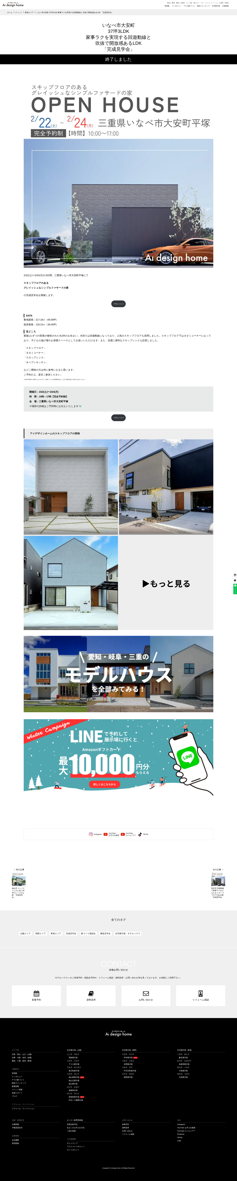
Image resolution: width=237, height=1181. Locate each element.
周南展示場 (73, 1058)
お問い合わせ (127, 1131)
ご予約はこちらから (118, 304)
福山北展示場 (74, 1080)
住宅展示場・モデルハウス (127, 933)
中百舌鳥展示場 (130, 1071)
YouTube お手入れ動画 (186, 1128)
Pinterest (180, 1134)
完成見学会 (71, 933)
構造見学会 (105, 933)
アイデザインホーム (118, 1033)
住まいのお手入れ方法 (76, 1128)
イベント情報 (189, 2)
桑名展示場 (183, 1058)
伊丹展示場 (128, 1058)
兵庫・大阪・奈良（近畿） (22, 1058)
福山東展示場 (74, 1077)
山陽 (170, 2)
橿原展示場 (128, 1077)
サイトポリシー (73, 1150)
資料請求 (125, 1128)
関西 (174, 2)
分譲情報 (15, 1124)
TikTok (145, 834)
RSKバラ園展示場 (76, 1100)
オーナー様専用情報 (75, 1120)
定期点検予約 (72, 1124)
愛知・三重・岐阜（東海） (22, 1061)
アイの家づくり (18, 1080)
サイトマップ (72, 1143)
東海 (178, 2)
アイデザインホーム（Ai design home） (13, 4)
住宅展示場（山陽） (75, 1050)
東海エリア (56, 933)
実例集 (14, 1073)
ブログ (202, 2)
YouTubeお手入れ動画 (114, 834)
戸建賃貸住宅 (17, 1128)
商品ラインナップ (19, 1083)
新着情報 (183, 2)
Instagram (98, 834)
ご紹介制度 (71, 1131)
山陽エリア (25, 933)
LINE (179, 1141)
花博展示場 (128, 1064)
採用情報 (227, 2)
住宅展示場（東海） (185, 1050)
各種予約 (125, 1124)
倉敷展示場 (73, 1090)
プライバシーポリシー (76, 1147)
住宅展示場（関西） (130, 1050)
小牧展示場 (183, 1071)
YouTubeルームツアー (131, 834)
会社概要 (221, 2)
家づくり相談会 (88, 933)
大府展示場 (183, 1077)
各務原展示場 (184, 1064)
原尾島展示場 (74, 1097)
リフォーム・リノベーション (211, 2)
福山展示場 (73, 1084)
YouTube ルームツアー (186, 1131)
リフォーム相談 (128, 1134)
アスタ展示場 (74, 1064)
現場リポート (196, 2)
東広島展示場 (74, 1071)
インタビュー (17, 1077)
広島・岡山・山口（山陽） (22, 1054)
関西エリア (40, 933)
